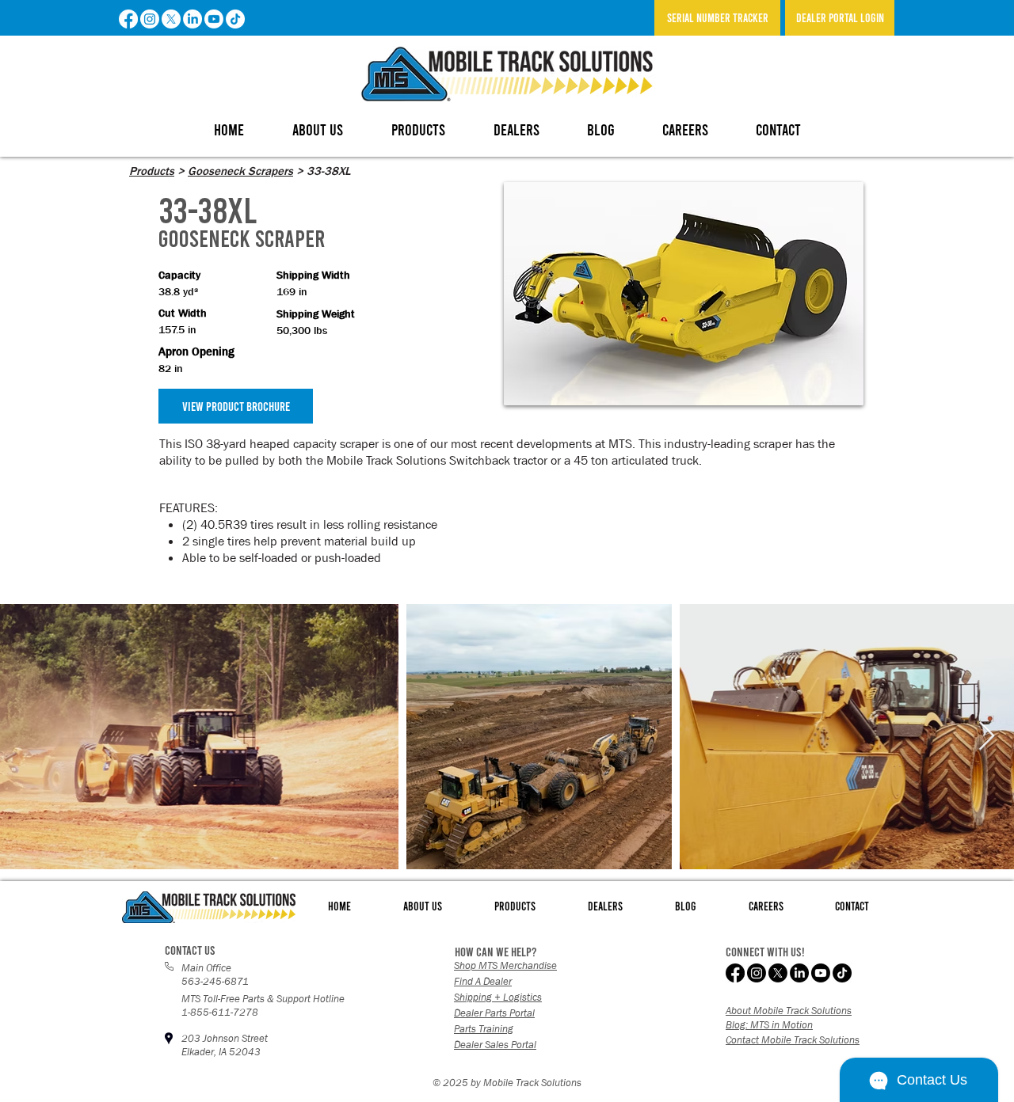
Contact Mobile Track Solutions (793, 1040)
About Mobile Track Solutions (789, 1010)
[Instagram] (149, 19)
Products (151, 171)
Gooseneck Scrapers (240, 171)
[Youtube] (213, 19)
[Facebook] (128, 19)
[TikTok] (235, 19)
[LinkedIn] (192, 19)
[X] (171, 19)
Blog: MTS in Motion (769, 1025)
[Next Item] (987, 736)
